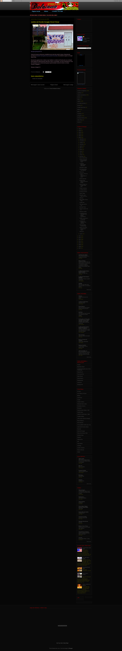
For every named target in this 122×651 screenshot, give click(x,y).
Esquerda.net (80, 372)
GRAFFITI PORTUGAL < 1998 (83, 414)
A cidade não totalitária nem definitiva (83, 222)
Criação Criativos (80, 401)
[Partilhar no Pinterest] (50, 72)
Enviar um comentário (37, 78)
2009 (80, 244)
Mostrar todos (89, 289)
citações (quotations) (81, 94)
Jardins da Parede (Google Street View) (83, 160)
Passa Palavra (82, 306)
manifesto (79, 113)
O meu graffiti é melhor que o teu (84, 424)
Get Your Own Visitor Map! (62, 643)
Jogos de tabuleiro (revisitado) (84, 335)
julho (81, 147)
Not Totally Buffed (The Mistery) (83, 170)
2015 (80, 137)
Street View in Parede (85, 574)
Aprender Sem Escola (83, 521)
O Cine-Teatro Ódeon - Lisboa (84, 538)
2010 (80, 242)
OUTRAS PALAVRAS (83, 255)
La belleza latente (83, 189)
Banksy (78, 395)
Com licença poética (82, 497)
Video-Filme (79, 119)
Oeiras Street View (83, 157)
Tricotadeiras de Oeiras (84, 531)
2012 (80, 239)
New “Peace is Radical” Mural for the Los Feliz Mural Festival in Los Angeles (84, 461)
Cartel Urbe (79, 397)
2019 (80, 132)
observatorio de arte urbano (83, 426)
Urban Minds (79, 443)
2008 (80, 246)
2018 (80, 134)
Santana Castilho (82, 345)
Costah (78, 399)
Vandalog (79, 445)
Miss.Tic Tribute (82, 466)
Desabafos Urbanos (81, 405)
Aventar (80, 296)
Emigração (81, 502)
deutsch (79, 96)
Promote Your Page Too (81, 84)
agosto (81, 146)
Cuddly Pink (82, 202)
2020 (80, 130)
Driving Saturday (83, 178)
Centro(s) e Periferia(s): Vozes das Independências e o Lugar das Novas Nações (84, 330)
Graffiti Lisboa (80, 412)
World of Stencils (80, 449)
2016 (80, 135)
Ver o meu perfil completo (86, 41)
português (79, 115)
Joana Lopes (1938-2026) (83, 341)
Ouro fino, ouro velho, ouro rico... (83, 196)
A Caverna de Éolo (83, 516)
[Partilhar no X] (48, 72)
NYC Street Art (80, 422)
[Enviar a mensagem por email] (46, 72)
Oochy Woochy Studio (83, 512)
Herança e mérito (83, 211)
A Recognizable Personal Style (83, 225)
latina (78, 111)
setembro (82, 144)
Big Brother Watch (81, 366)
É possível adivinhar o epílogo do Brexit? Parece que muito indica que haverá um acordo (84, 353)
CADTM (80, 283)
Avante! (78, 364)
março (81, 154)
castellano (79, 92)
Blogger (71, 648)
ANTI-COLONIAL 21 (83, 350)
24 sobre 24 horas (83, 191)
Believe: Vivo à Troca (83, 526)
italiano (78, 109)
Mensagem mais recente (37, 84)
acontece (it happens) (81, 90)
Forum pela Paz (80, 374)
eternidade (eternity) (81, 103)
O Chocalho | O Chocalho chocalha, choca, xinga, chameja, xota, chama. (84, 320)
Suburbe (79, 437)
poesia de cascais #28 (83, 517)
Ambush (80, 479)
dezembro (82, 139)
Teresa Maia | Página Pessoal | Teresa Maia (83, 507)
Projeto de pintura (83, 188)
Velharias (81, 197)
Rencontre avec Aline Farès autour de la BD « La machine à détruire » (84, 285)
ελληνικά (79, 122)
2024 (80, 128)
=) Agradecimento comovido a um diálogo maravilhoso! (83, 215)
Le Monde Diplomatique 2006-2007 (83, 164)
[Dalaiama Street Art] (81, 83)
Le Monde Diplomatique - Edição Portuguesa (84, 327)
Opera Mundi (80, 376)
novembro (82, 140)
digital (78, 99)
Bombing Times (83, 206)
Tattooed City (80, 439)
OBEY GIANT (81, 458)
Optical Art (82, 231)
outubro (81, 142)
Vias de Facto (82, 334)
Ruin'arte (79, 428)
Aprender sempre (82, 302)
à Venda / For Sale (57, 11)
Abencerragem (82, 490)
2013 (80, 237)
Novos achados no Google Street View (83, 185)
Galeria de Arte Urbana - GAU (83, 410)
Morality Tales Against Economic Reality (84, 181)
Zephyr (78, 451)
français (79, 105)
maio (81, 151)
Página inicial (36, 11)
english (78, 101)
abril (81, 152)
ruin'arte (80, 537)
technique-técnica (80, 117)
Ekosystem (79, 408)
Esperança (82, 171)
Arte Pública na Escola (81, 393)
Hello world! (81, 508)
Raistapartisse (80, 380)
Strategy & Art (80, 384)
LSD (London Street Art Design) (83, 418)
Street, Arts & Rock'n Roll (82, 433)
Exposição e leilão (83, 167)
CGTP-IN (80, 312)
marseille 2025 (81, 476)
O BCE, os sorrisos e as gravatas (84, 219)
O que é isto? (81, 65)
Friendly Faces (81, 480)
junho (81, 149)
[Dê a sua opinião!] (47, 72)
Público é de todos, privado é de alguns (83, 228)
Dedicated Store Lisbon (82, 403)
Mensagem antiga (68, 84)
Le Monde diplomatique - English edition (84, 271)
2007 (80, 248)
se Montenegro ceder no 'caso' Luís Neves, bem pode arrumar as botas (84, 492)
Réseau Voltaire (82, 260)
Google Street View (81, 107)
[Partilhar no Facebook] (49, 72)
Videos (46, 11)
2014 (80, 235)
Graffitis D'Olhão (80, 416)
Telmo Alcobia (82, 501)
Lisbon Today (82, 193)
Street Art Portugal (81, 431)
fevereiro (82, 156)
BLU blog (81, 475)
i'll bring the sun (81, 513)
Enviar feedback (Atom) (55, 88)
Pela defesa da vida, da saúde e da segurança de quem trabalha (84, 314)
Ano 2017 (80, 522)
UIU (78, 441)
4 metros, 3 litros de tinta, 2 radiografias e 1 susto (84, 175)
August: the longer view (83, 273)
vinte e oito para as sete (83, 471)
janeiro (81, 233)
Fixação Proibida (82, 470)
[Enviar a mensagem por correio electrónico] (43, 71)
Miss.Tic (80, 465)
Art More (79, 391)
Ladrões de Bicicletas (83, 301)
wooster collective (80, 447)
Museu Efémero (80, 420)
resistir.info (79, 382)
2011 (80, 241)
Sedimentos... (82, 496)
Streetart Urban (80, 435)
